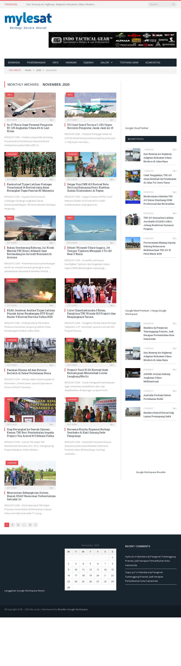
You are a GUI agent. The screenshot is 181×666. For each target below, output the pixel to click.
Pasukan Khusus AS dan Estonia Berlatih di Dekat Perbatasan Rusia (29, 371)
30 (68, 587)
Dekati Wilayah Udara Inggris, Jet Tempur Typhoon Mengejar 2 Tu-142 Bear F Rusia (89, 251)
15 (112, 569)
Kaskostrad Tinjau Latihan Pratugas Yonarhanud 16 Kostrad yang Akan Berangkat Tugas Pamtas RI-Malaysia (30, 187)
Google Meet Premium (137, 310)
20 (98, 575)
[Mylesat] (28, 20)
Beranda (14, 62)
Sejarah (88, 62)
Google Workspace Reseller (151, 472)
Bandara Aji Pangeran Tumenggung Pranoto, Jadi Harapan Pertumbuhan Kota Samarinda (159, 333)
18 (83, 575)
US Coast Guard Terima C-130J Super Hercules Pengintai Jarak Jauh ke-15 (90, 126)
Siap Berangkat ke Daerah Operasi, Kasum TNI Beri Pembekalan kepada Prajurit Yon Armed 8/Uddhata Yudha (30, 432)
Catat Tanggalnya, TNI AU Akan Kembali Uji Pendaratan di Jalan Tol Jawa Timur (62, 4)
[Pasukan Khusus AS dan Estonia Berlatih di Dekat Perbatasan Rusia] (30, 351)
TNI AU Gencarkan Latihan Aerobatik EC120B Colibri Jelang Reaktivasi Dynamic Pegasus (159, 223)
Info (55, 62)
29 (112, 581)
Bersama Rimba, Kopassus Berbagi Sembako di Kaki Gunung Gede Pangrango (88, 432)
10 (76, 569)
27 (98, 581)
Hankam (71, 62)
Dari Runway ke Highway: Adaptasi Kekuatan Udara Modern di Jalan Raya (158, 157)
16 (68, 575)
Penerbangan (36, 62)
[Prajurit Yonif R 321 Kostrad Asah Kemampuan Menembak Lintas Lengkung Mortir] (90, 351)
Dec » (74, 592)
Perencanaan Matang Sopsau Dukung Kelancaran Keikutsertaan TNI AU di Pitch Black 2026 (160, 248)
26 (90, 581)
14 (105, 569)
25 (83, 581)
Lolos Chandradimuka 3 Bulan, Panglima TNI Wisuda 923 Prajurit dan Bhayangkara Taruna (91, 313)
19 (90, 575)
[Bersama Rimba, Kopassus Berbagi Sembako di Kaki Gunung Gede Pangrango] (90, 410)
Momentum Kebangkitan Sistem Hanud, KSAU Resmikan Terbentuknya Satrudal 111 (31, 496)
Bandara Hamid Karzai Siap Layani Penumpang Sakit (159, 414)
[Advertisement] (151, 103)
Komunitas (152, 62)
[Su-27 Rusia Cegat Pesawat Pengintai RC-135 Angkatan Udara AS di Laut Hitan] (30, 106)
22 (112, 575)
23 (68, 581)
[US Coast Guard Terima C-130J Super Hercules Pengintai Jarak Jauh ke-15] (90, 106)
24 (76, 581)
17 (76, 575)
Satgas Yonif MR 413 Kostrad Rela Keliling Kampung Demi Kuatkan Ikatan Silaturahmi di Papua (88, 187)
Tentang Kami (129, 62)
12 (90, 569)
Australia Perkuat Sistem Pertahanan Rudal (157, 397)
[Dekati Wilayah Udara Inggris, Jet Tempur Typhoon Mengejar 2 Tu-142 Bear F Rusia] (90, 229)
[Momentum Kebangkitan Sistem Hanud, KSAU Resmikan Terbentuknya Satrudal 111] (30, 474)
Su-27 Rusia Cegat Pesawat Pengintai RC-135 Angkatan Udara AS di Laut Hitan (30, 128)
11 (83, 569)
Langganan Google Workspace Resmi (24, 590)
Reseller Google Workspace (73, 609)
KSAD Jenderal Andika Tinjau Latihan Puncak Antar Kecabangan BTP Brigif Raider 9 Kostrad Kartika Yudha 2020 (31, 313)
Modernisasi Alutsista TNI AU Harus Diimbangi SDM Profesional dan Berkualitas (159, 200)
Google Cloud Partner (136, 128)
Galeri (105, 62)
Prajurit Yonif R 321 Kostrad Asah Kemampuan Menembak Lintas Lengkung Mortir (87, 373)
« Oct (67, 592)
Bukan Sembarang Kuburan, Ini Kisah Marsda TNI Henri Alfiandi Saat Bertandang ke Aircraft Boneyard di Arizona (30, 252)
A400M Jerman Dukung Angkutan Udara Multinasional (157, 377)
